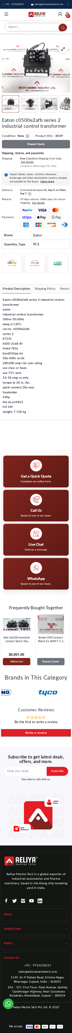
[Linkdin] (40, 901)
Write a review (36, 732)
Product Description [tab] (16, 288)
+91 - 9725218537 (37, 965)
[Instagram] (23, 901)
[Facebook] (6, 901)
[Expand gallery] (63, 49)
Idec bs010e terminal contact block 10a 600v (16, 639)
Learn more (47, 181)
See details (27, 162)
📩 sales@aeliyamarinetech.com (47, 4)
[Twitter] (14, 901)
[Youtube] (31, 901)
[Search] (63, 28)
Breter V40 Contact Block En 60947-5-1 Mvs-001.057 (50, 639)
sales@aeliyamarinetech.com (37, 971)
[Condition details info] (27, 136)
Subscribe (57, 771)
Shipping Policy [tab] (45, 288)
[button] (10, 103)
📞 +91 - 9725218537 (13, 4)
